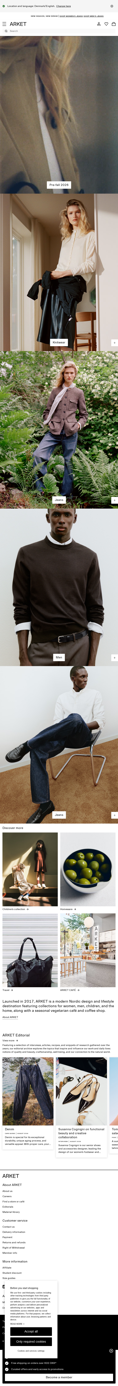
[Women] (59, 115)
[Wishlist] (106, 24)
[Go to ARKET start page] (18, 24)
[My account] (99, 24)
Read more (17, 1324)
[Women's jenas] (59, 430)
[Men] (59, 587)
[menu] (4, 24)
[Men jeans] (59, 745)
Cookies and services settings (31, 1351)
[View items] (114, 342)
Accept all (31, 1331)
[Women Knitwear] (59, 272)
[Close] (112, 6)
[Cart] (114, 24)
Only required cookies (31, 1341)
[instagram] (4, 1286)
